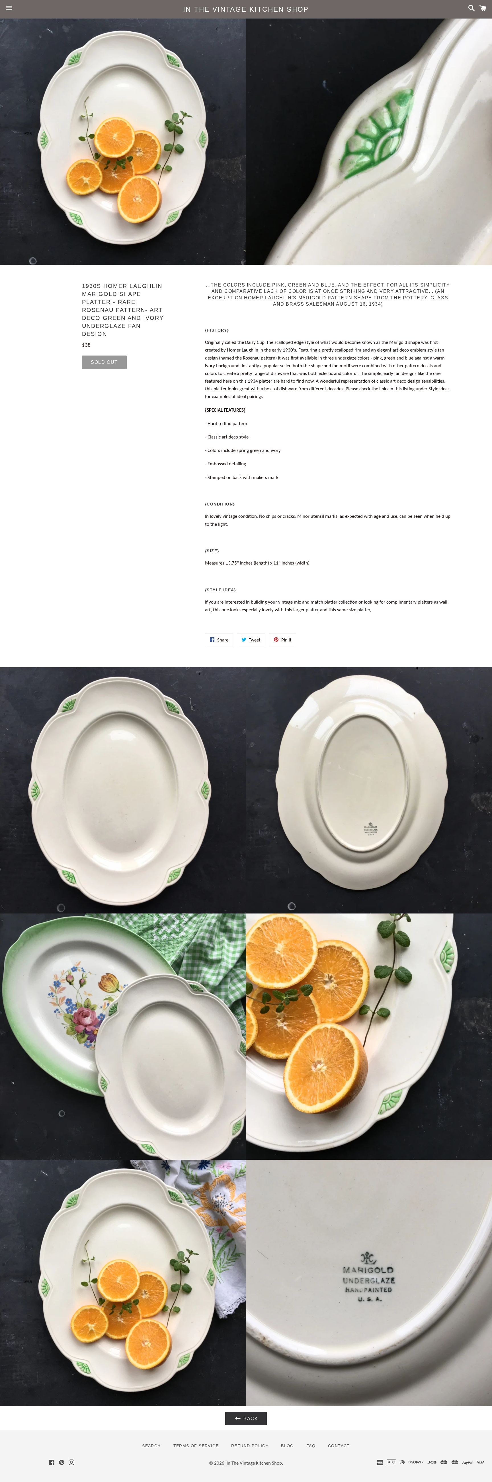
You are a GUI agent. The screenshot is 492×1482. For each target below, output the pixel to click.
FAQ (310, 1446)
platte (311, 610)
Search (151, 1446)
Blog (287, 1446)
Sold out (104, 362)
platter (363, 610)
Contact (339, 1446)
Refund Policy (249, 1446)
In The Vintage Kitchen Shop (246, 9)
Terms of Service (196, 1446)
